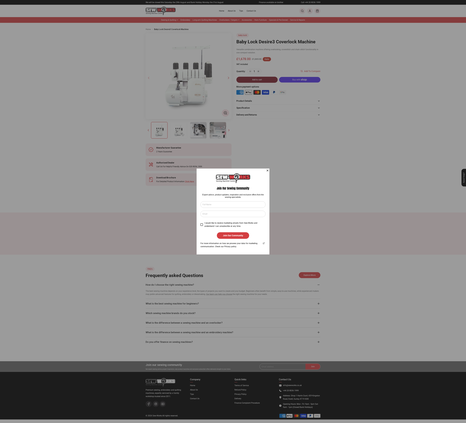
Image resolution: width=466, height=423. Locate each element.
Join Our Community (233, 235)
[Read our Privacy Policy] (264, 242)
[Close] (267, 170)
